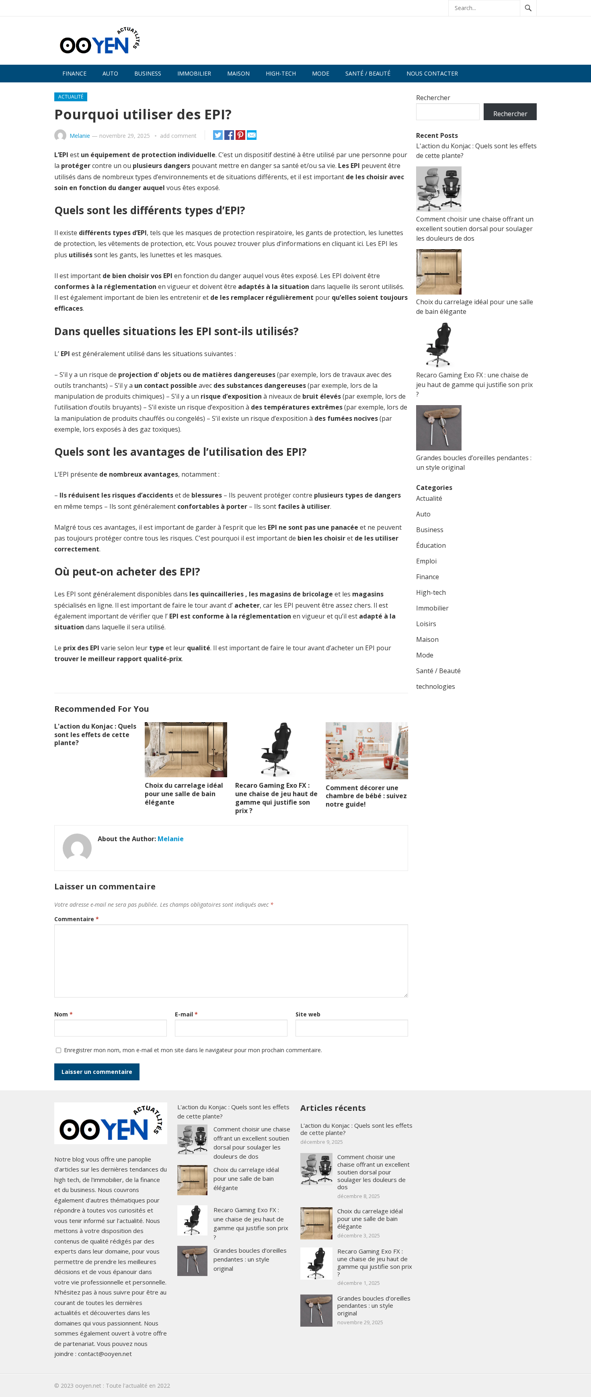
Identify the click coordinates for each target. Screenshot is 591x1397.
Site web (308, 1014)
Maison (238, 73)
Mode (320, 73)
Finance (74, 73)
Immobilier (194, 73)
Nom (63, 1014)
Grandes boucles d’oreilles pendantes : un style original (250, 1259)
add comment (178, 135)
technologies (435, 686)
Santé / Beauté (367, 73)
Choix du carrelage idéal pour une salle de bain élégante (184, 794)
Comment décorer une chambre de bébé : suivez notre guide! (366, 796)
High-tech (281, 73)
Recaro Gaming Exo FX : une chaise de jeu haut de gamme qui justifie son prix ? (276, 798)
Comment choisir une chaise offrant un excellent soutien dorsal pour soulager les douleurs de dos (475, 229)
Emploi (426, 561)
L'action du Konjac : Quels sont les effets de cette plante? (95, 735)
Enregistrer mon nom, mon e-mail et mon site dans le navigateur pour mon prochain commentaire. (193, 1050)
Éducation (431, 545)
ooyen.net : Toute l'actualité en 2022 (122, 1385)
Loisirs (426, 623)
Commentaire (76, 919)
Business (147, 73)
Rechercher (433, 97)
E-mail (186, 1014)
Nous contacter (432, 73)
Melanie (80, 135)
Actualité (70, 96)
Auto (110, 73)
